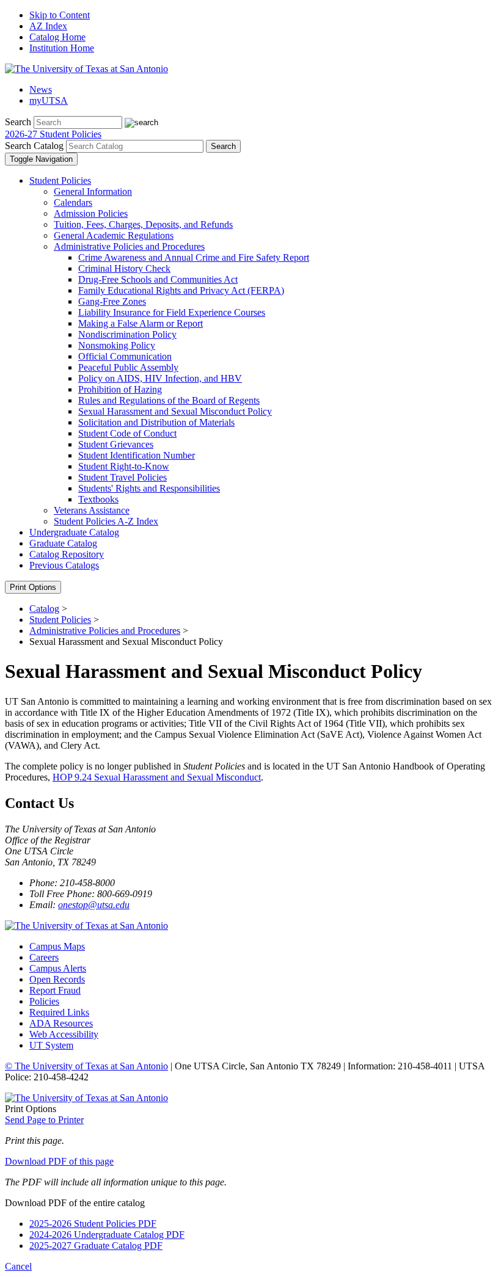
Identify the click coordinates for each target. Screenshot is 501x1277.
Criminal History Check (124, 268)
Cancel (18, 1266)
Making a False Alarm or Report (140, 323)
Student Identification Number (136, 455)
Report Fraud (55, 990)
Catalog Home (57, 37)
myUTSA (48, 100)
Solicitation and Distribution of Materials (156, 422)
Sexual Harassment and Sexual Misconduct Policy (175, 411)
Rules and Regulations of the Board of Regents (169, 400)
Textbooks (98, 499)
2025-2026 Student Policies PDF (92, 1223)
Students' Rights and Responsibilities (149, 488)
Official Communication (125, 356)
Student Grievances (115, 444)
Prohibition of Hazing (120, 389)
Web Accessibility (63, 1034)
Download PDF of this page (59, 1161)
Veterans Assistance (92, 510)
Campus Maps (57, 946)
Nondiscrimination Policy (127, 334)
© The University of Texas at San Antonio (86, 1066)
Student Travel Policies (122, 477)
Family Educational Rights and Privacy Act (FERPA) (181, 290)
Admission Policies (91, 213)
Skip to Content (59, 15)
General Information (93, 191)
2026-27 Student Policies (53, 134)
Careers (44, 957)
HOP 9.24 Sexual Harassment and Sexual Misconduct (157, 777)
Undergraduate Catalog (74, 532)
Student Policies (60, 180)
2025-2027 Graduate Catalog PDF (96, 1245)
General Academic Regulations (114, 235)
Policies (44, 1001)
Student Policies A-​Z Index (106, 521)
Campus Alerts (57, 968)
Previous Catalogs (64, 565)
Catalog (44, 608)
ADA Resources (61, 1023)
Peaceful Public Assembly (128, 367)
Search (18, 122)
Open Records (57, 979)
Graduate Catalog (63, 543)
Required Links (59, 1012)
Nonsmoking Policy (116, 345)
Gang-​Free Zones (112, 301)
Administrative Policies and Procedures (129, 246)
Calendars (73, 202)
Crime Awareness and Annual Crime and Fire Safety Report (193, 257)
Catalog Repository (66, 554)
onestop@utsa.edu (94, 905)
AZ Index (48, 26)
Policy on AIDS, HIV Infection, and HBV (160, 378)
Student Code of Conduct (127, 433)
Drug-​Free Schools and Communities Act (158, 279)
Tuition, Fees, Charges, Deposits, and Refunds (143, 224)
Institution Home (61, 48)
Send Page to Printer (44, 1120)
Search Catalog (34, 145)
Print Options (33, 587)
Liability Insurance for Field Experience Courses (171, 312)
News (40, 89)
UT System (51, 1045)
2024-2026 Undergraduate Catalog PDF (107, 1234)
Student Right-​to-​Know (123, 466)
